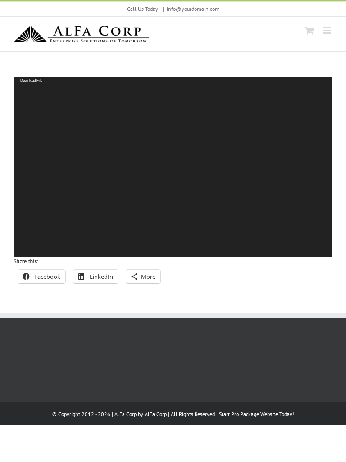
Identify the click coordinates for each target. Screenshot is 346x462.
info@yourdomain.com (193, 8)
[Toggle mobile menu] (327, 30)
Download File (31, 80)
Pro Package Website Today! (262, 414)
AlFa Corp (156, 414)
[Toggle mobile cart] (309, 30)
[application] (173, 166)
